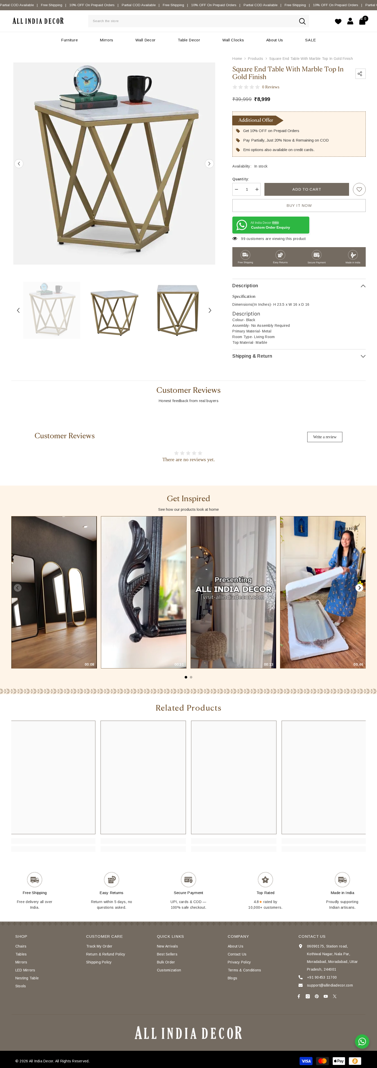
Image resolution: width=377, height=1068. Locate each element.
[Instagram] (307, 996)
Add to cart (306, 189)
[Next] (359, 588)
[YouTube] (325, 996)
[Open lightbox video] (54, 592)
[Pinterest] (316, 996)
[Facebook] (298, 996)
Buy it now (299, 205)
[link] (359, 189)
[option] (114, 163)
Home (237, 59)
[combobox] (192, 21)
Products (255, 59)
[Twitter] (334, 996)
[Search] (198, 21)
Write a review (325, 437)
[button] (18, 163)
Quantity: (240, 179)
